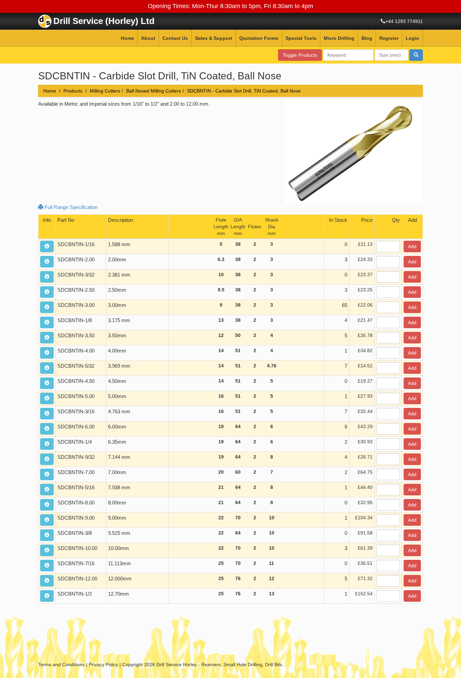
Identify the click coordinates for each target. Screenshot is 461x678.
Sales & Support (213, 38)
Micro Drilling (339, 38)
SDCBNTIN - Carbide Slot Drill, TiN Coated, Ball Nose (244, 91)
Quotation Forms (258, 38)
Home (127, 38)
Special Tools (301, 38)
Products (72, 91)
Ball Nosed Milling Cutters (153, 91)
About (148, 38)
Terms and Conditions (61, 664)
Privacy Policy (103, 664)
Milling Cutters (105, 91)
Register (389, 38)
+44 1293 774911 (404, 21)
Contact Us (175, 38)
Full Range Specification (70, 207)
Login (412, 38)
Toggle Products (300, 55)
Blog (366, 38)
